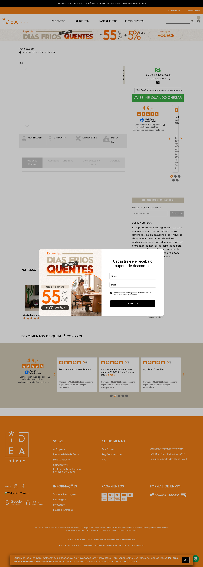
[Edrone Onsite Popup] (101, 283)
